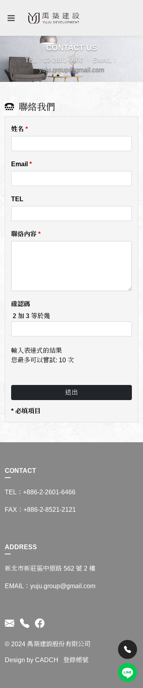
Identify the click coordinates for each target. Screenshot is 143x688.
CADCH (46, 660)
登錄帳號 (76, 660)
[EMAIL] (11, 623)
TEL (17, 199)
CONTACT (20, 470)
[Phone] (127, 649)
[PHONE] (24, 623)
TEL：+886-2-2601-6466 (40, 492)
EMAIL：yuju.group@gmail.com (50, 586)
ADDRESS (21, 547)
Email (21, 164)
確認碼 (20, 304)
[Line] (127, 672)
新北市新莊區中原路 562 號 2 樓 (50, 568)
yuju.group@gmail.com (71, 69)
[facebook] (38, 623)
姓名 (19, 129)
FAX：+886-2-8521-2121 (40, 509)
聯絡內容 (26, 234)
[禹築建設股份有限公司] (55, 18)
